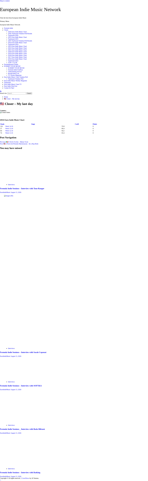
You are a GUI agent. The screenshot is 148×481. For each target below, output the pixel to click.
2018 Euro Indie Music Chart (17, 55)
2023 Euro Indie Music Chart (17, 46)
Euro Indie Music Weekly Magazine (15, 81)
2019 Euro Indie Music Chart (17, 53)
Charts (6, 30)
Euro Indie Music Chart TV (13, 84)
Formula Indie (8, 28)
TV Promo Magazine (15, 75)
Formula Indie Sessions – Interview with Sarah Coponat (23, 352)
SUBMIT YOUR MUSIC (12, 66)
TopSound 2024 (13, 44)
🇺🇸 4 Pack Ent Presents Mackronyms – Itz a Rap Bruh (19, 144)
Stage (33, 124)
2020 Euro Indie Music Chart (17, 52)
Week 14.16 (9, 126)
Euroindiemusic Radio (11, 64)
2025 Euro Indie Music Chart (17, 37)
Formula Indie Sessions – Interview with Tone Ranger (22, 188)
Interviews (11, 184)
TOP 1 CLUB (12, 62)
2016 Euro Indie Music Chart (17, 59)
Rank (3, 124)
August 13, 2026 (16, 192)
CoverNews (25, 478)
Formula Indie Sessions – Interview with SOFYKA (21, 386)
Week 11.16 (9, 133)
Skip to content (5, 1)
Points (95, 124)
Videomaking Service (15, 71)
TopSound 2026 (13, 35)
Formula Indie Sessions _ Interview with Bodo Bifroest (22, 429)
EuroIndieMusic (5, 192)
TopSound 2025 (13, 39)
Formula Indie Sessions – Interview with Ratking (20, 472)
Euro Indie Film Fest (10, 86)
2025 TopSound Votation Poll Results (20, 41)
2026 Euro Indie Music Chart (17, 32)
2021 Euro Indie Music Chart (17, 50)
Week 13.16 (9, 128)
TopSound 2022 (13, 61)
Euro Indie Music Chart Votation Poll (16, 77)
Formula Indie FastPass (15, 70)
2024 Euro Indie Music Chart (17, 42)
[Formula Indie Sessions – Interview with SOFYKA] (19, 378)
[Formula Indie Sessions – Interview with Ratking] (14, 465)
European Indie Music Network (30, 9)
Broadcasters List (13, 73)
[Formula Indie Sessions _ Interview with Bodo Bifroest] (18, 422)
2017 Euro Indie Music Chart (17, 57)
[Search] (1, 91)
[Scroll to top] (0, 480)
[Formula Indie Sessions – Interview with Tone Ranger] (18, 181)
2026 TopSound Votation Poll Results (20, 33)
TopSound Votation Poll (15, 79)
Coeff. (77, 124)
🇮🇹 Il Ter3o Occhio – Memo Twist (14, 142)
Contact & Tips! (9, 88)
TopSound (7, 82)
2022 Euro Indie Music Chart (17, 48)
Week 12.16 (9, 131)
